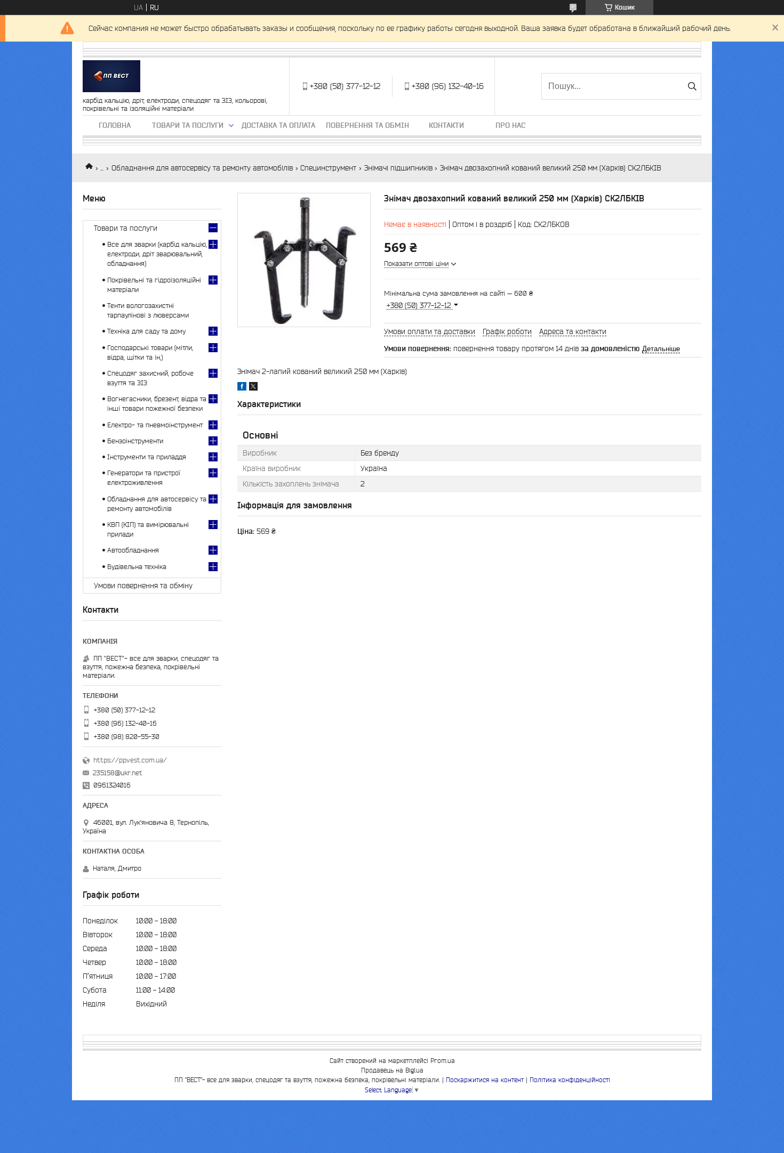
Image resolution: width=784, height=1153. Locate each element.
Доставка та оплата (278, 125)
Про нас (510, 125)
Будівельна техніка (136, 567)
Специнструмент (328, 168)
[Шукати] (692, 86)
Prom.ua (442, 1060)
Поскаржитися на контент (485, 1079)
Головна (115, 125)
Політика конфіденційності (570, 1079)
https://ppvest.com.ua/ (130, 760)
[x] (253, 388)
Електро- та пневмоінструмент (155, 425)
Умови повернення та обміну (143, 585)
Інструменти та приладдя (146, 457)
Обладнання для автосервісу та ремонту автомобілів (202, 168)
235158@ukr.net (117, 773)
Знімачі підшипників (398, 168)
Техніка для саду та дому (146, 331)
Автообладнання (133, 550)
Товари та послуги (187, 125)
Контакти (446, 125)
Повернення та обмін (367, 125)
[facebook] (241, 388)
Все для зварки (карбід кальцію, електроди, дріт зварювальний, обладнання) (157, 253)
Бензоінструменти (135, 441)
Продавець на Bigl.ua (392, 1070)
